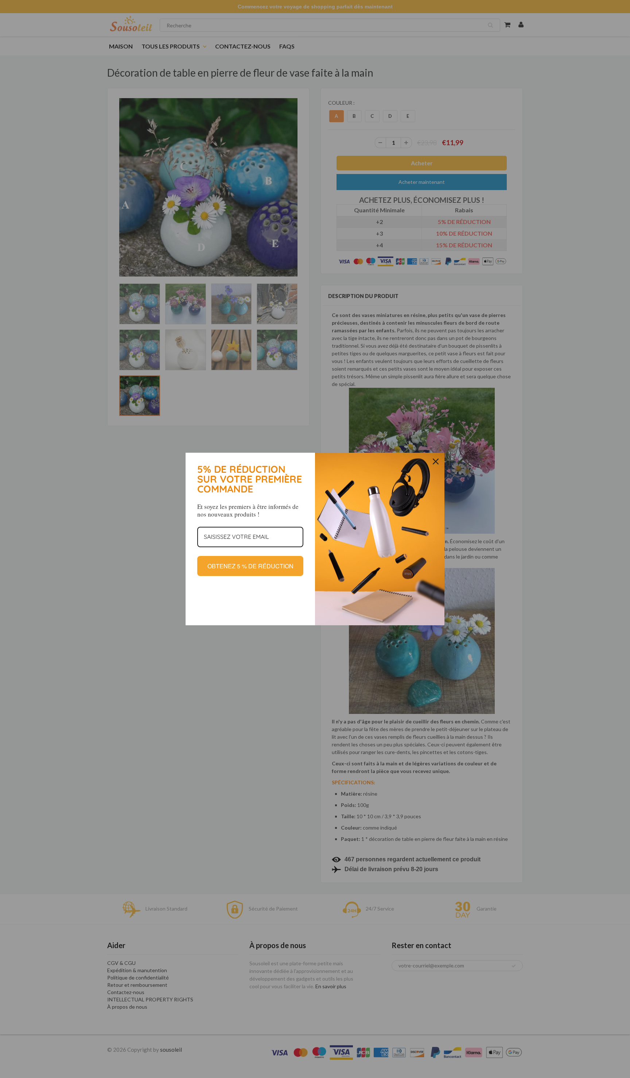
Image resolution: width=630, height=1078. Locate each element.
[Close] (435, 461)
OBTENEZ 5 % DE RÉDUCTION (250, 566)
